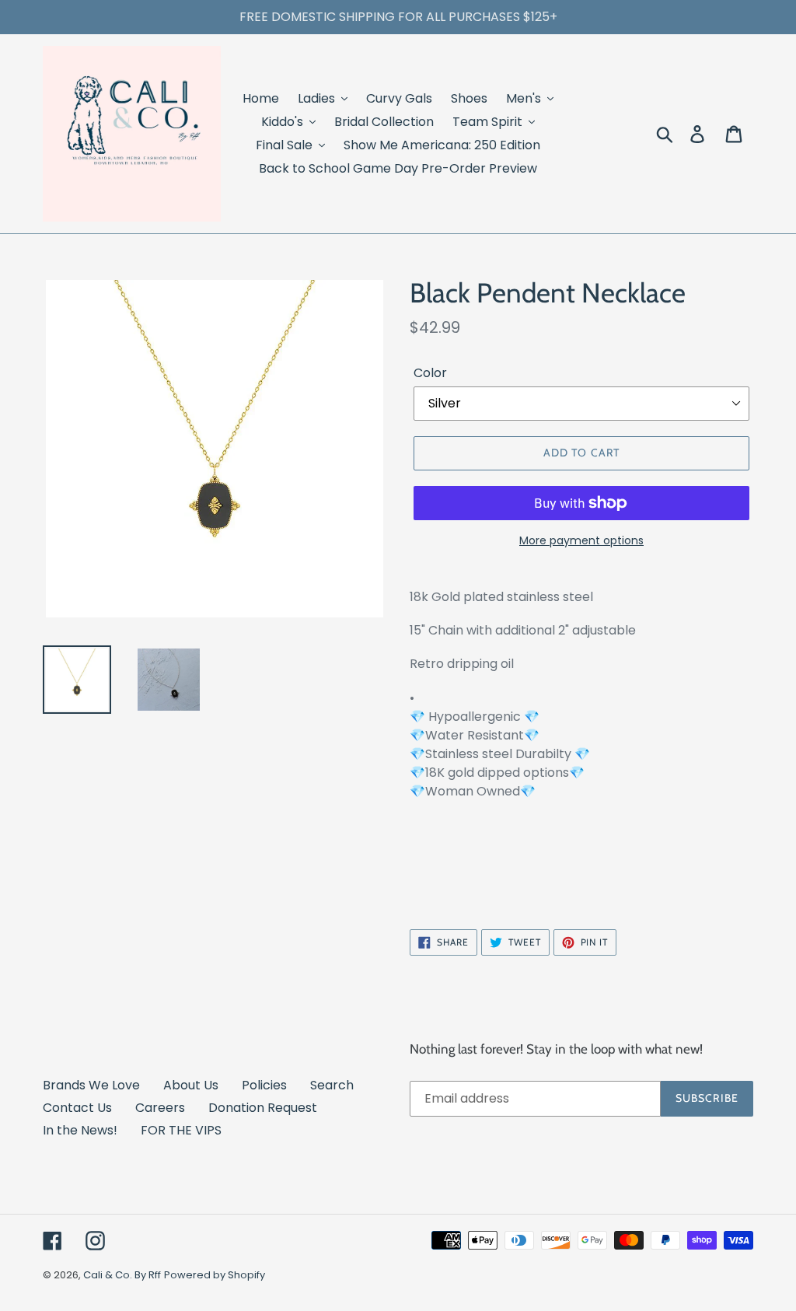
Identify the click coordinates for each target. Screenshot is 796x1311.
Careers (160, 1108)
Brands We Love (91, 1085)
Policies (264, 1085)
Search (332, 1085)
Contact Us (77, 1108)
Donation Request (262, 1108)
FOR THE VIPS (181, 1130)
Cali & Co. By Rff (122, 1274)
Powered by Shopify (214, 1274)
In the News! (80, 1130)
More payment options (581, 540)
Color (430, 373)
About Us (190, 1085)
